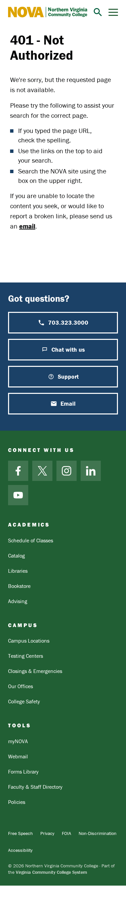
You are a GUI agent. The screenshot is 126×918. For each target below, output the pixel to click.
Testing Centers (25, 655)
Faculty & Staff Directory (35, 786)
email (27, 226)
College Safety (24, 701)
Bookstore (19, 586)
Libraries (18, 570)
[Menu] (113, 12)
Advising (17, 601)
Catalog (16, 555)
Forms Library (23, 771)
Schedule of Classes (30, 540)
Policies (16, 802)
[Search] (98, 12)
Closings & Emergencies (35, 671)
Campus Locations (28, 640)
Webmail (18, 756)
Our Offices (20, 686)
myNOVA (18, 741)
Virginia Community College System (51, 872)
